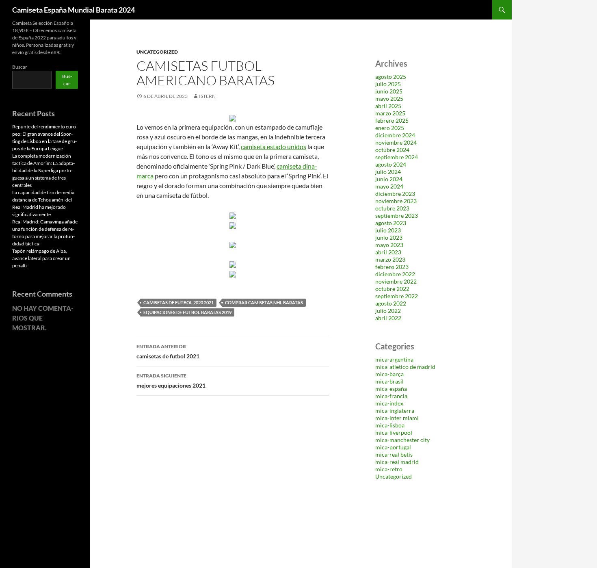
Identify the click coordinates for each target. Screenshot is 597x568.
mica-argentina (394, 359)
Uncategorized (157, 52)
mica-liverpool (393, 432)
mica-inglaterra (394, 410)
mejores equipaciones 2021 (170, 381)
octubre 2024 (392, 149)
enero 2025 (389, 127)
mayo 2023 (389, 244)
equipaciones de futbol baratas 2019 (187, 312)
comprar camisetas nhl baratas (264, 302)
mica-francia (391, 395)
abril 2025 (388, 105)
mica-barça (389, 374)
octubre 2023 (392, 208)
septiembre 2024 (396, 157)
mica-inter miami (397, 417)
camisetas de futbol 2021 (167, 351)
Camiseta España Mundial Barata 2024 (73, 9)
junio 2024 (388, 179)
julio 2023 (388, 230)
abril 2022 (388, 317)
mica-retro (388, 469)
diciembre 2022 (395, 274)
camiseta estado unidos (273, 146)
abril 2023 (388, 252)
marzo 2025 (390, 113)
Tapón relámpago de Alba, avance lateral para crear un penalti (41, 258)
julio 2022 (388, 310)
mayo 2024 (389, 186)
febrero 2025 (392, 120)
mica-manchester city (402, 439)
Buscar (19, 67)
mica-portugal (393, 447)
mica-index (389, 403)
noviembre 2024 (396, 142)
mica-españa (391, 388)
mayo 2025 (389, 98)
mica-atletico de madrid (405, 366)
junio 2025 (388, 91)
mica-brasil (389, 381)
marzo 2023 (390, 259)
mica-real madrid (397, 461)
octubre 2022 (392, 288)
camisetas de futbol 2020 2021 (178, 302)
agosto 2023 (390, 222)
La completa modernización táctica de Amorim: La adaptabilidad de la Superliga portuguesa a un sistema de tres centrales (43, 170)
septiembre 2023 (396, 215)
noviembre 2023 (396, 200)
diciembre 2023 (395, 193)
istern (207, 96)
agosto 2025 (390, 76)
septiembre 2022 (396, 296)
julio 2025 (388, 83)
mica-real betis (394, 454)
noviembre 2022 (396, 281)
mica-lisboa (389, 425)
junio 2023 (388, 237)
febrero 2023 (392, 266)
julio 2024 (388, 171)
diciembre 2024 (395, 135)
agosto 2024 (390, 164)
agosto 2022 (390, 303)
